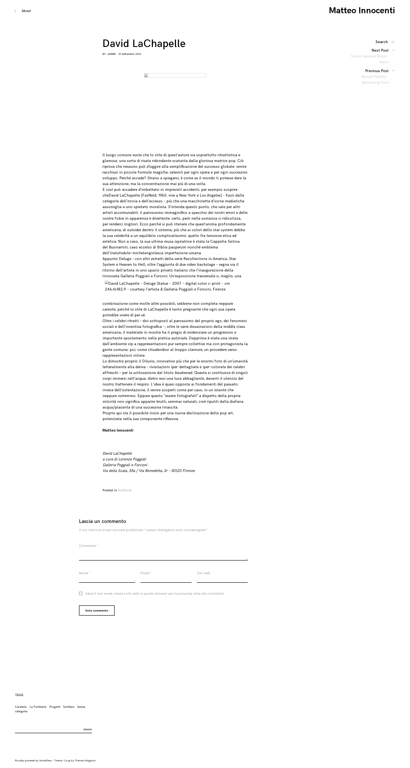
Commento (88, 546)
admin (112, 54)
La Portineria (37, 707)
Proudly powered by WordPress (33, 760)
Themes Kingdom (85, 760)
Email (146, 573)
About (26, 11)
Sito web (203, 573)
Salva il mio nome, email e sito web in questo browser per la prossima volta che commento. (154, 594)
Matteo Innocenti (362, 11)
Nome (84, 573)
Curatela (20, 707)
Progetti (54, 707)
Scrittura (124, 490)
